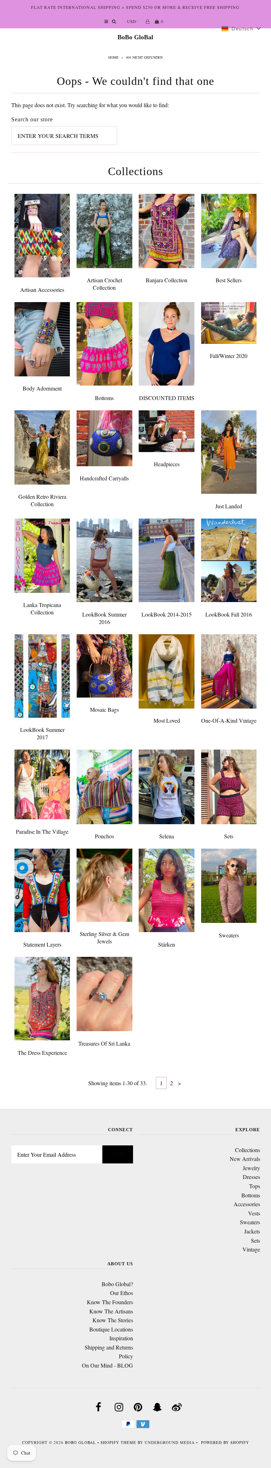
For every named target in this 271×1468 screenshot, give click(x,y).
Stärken (166, 944)
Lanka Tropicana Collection (42, 608)
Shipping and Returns (109, 1347)
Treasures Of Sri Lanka (104, 1043)
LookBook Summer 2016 (104, 618)
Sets (228, 836)
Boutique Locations (111, 1329)
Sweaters (229, 935)
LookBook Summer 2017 (42, 733)
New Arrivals (245, 1158)
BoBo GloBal (135, 37)
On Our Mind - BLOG (107, 1365)
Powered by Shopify (225, 1442)
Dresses (251, 1176)
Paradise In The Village (42, 831)
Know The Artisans (111, 1311)
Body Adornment (42, 388)
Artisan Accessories (42, 289)
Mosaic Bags (104, 709)
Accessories (247, 1204)
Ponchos (104, 836)
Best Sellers (229, 280)
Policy (126, 1356)
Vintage (251, 1249)
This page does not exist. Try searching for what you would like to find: (90, 105)
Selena (166, 836)
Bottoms (104, 397)
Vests (254, 1213)
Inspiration (121, 1338)
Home (113, 57)
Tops (254, 1186)
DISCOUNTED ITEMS (166, 397)
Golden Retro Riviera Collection (42, 500)
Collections (247, 1150)
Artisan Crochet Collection (104, 283)
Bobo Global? (117, 1284)
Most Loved (166, 720)
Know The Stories (112, 1320)
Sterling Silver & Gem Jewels (104, 937)
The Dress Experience (42, 1052)
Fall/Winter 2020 (228, 355)
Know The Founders (110, 1302)
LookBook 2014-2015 (166, 614)
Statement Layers (42, 944)
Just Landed (228, 506)
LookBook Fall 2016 (228, 614)
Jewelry (251, 1168)
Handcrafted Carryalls (104, 478)
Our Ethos (121, 1292)
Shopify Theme (118, 1442)
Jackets (252, 1231)
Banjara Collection (166, 280)
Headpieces (167, 464)
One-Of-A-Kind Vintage (229, 720)
